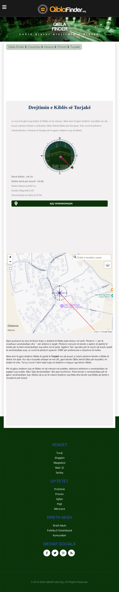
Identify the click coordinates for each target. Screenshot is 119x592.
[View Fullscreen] (10, 268)
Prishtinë (59, 489)
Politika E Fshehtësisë (59, 530)
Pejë (59, 504)
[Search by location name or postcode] (75, 257)
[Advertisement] (59, 76)
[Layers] (107, 265)
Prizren (62, 47)
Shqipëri (59, 458)
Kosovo (49, 47)
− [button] (10, 262)
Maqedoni (59, 462)
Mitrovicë (59, 509)
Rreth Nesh (59, 525)
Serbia (59, 472)
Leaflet (96, 331)
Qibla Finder (16, 47)
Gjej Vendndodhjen (61, 203)
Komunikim (59, 535)
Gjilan (59, 499)
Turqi (59, 453)
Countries (34, 47)
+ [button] (10, 257)
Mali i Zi (59, 467)
